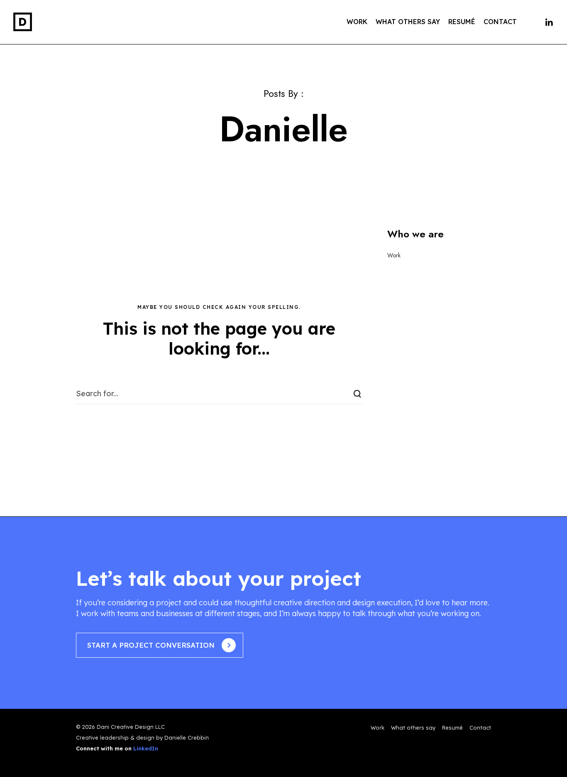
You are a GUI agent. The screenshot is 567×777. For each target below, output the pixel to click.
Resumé (452, 727)
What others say (413, 727)
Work (394, 255)
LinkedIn (145, 748)
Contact (480, 727)
